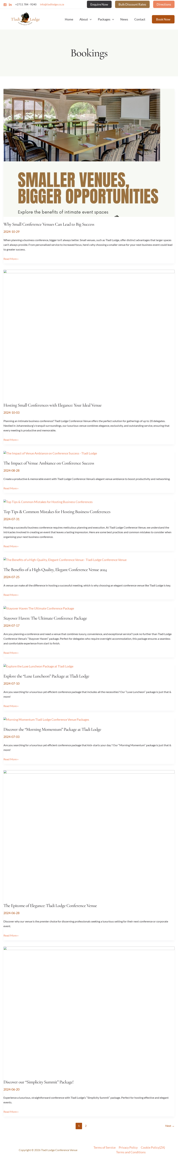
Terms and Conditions (131, 1152)
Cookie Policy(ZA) (153, 1147)
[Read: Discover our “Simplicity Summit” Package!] (89, 1010)
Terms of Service (105, 1147)
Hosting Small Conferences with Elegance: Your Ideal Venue (52, 405)
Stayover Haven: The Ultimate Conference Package (45, 618)
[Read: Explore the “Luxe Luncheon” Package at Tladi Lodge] (38, 666)
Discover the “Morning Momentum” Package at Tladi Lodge (52, 729)
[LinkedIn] (10, 4)
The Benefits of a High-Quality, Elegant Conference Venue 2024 (55, 569)
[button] (99, 4)
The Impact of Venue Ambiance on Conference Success (48, 463)
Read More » (10, 258)
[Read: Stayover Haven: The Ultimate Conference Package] (38, 608)
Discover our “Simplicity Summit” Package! (38, 1082)
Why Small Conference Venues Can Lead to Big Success (48, 224)
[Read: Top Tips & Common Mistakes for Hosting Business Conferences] (48, 501)
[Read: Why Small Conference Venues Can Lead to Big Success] (89, 152)
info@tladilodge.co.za (52, 4)
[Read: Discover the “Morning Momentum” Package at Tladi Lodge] (46, 719)
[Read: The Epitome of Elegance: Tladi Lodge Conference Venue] (89, 834)
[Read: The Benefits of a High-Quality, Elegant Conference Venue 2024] (65, 559)
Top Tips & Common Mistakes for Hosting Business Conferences (56, 511)
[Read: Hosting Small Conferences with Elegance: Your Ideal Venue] (89, 333)
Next (170, 1125)
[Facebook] (5, 4)
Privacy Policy (128, 1147)
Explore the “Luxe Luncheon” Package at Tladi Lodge (46, 676)
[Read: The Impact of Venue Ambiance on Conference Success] (50, 453)
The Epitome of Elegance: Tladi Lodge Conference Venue (50, 905)
